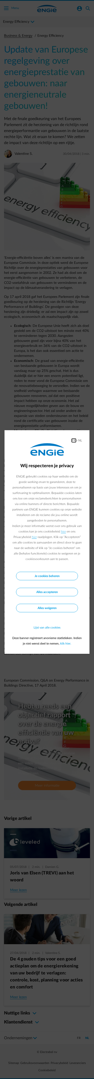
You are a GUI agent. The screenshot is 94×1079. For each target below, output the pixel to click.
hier (63, 531)
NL (80, 440)
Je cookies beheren (47, 576)
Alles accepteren (47, 592)
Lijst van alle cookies (47, 627)
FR (74, 440)
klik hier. (65, 643)
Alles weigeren (47, 608)
